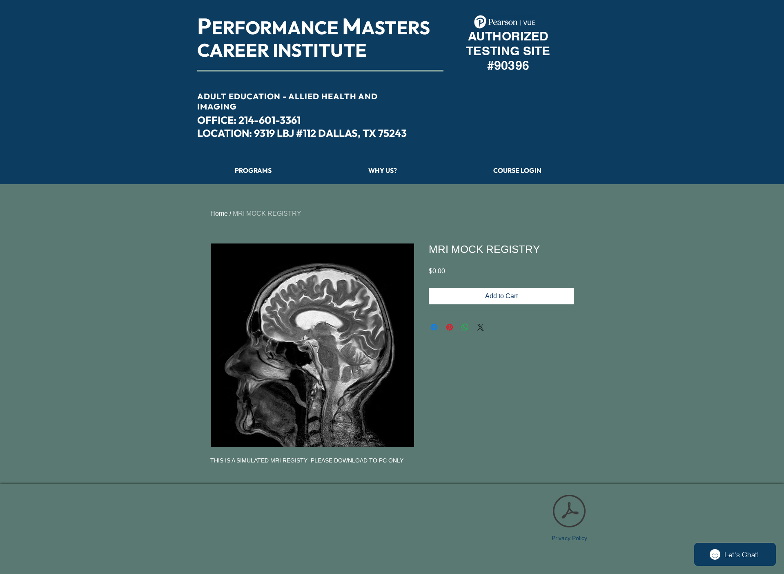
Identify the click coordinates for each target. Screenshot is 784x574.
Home (219, 213)
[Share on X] (481, 327)
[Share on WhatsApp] (465, 327)
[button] (517, 170)
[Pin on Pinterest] (449, 327)
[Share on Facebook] (434, 327)
